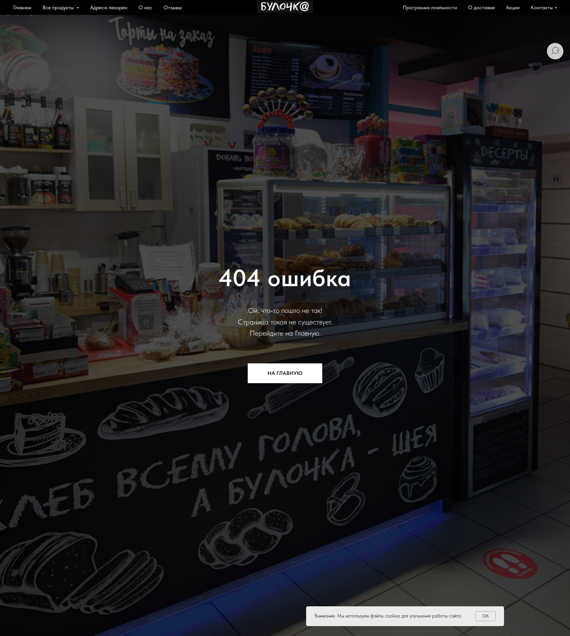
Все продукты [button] (59, 7)
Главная (22, 7)
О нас (145, 7)
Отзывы (173, 7)
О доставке (481, 7)
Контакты (542, 7)
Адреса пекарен (108, 7)
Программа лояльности (430, 7)
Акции (513, 7)
